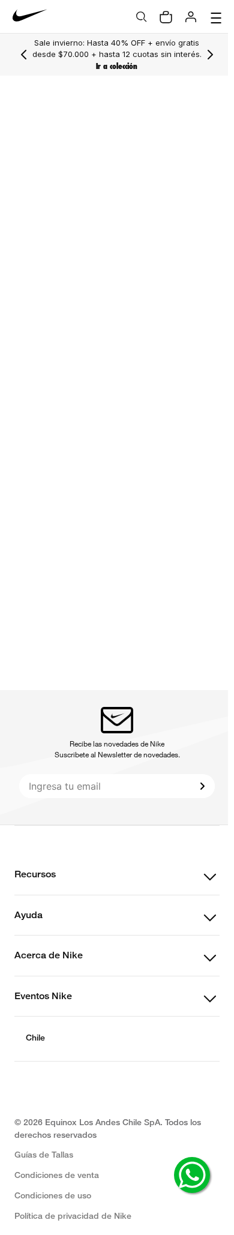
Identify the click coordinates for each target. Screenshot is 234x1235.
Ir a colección (113, 66)
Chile (35, 1037)
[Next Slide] (204, 54)
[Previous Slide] (24, 54)
